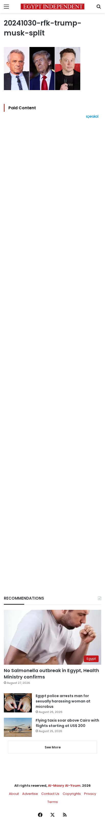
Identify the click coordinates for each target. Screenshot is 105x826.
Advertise (30, 793)
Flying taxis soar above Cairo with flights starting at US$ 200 (67, 723)
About (14, 793)
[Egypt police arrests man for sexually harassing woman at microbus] (18, 702)
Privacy (90, 793)
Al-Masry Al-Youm (64, 785)
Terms (52, 801)
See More (53, 747)
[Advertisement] (52, 348)
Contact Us (50, 793)
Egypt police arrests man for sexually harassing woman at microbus (63, 701)
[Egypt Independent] (52, 6)
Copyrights (72, 793)
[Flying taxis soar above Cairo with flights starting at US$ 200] (18, 727)
